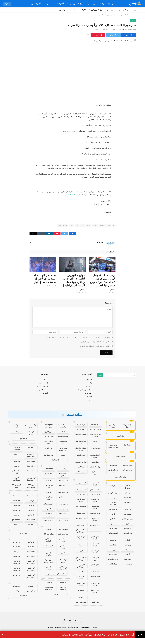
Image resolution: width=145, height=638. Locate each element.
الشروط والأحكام (42, 386)
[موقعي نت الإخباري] (134, 3)
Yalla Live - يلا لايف (16, 472)
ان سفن (127, 493)
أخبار (109, 225)
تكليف (82, 225)
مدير (77, 225)
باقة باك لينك (128, 445)
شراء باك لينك (95, 425)
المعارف (127, 540)
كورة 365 (63, 582)
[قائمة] (135, 9)
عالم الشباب (120, 436)
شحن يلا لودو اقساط (81, 500)
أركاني (128, 554)
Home (134, 15)
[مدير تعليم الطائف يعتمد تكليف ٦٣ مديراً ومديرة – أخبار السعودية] (72, 69)
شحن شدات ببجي (95, 559)
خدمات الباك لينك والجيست (63, 426)
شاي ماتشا (95, 602)
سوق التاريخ (48, 432)
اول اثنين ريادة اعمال (127, 426)
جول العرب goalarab (63, 588)
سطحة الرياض (63, 529)
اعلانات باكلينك (55, 460)
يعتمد (59, 225)
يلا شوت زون (31, 591)
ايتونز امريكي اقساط (81, 545)
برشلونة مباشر (48, 473)
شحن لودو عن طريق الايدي (80, 566)
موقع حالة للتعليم (95, 467)
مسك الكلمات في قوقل (127, 487)
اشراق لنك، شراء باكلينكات (95, 435)
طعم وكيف (127, 550)
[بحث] (10, 10)
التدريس (95, 441)
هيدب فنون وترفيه (95, 473)
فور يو (81, 551)
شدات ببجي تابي (81, 490)
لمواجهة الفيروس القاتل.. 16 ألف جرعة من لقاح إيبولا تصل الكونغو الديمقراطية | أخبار (74, 282)
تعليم (88, 225)
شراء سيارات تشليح (63, 561)
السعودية (102, 225)
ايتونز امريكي (81, 494)
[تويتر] (132, 116)
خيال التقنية (127, 498)
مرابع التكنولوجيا (113, 493)
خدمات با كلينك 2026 (48, 442)
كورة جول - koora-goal (31, 455)
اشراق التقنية (113, 486)
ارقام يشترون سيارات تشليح (63, 568)
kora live (16, 496)
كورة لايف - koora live (30, 562)
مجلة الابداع (113, 528)
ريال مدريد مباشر (63, 480)
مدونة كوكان (113, 509)
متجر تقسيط (81, 513)
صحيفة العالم (81, 472)
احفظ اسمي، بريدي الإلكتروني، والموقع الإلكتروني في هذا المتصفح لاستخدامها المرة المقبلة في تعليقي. (78, 337)
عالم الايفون (127, 509)
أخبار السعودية (35, 3)
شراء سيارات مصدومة (48, 568)
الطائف (95, 225)
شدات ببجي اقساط (95, 484)
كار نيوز (113, 514)
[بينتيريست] (132, 127)
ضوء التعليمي (127, 465)
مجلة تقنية (95, 462)
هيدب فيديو (113, 540)
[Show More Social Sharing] (88, 35)
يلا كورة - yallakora (16, 479)
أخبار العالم (60, 3)
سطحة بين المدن (63, 534)
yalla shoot (49, 469)
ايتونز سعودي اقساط (95, 500)
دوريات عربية (91, 3)
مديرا (71, 225)
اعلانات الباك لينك (74, 194)
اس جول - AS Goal (16, 486)
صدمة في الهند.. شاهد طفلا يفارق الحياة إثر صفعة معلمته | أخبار (44, 278)
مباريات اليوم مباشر (63, 474)
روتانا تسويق (127, 528)
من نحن (45, 379)
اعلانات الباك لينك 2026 (80, 449)
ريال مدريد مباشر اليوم (30, 426)
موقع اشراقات (127, 470)
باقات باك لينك (80, 429)
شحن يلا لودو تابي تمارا (80, 538)
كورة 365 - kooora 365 (31, 486)
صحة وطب (48, 3)
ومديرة (65, 225)
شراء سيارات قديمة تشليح (56, 574)
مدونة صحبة (127, 559)
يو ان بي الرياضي (80, 462)
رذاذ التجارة (113, 545)
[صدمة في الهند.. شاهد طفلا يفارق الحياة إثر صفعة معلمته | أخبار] (43, 264)
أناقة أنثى (113, 519)
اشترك (7, 4)
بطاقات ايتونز (81, 571)
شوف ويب (113, 498)
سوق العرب (63, 432)
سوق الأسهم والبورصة (75, 3)
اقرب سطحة (49, 546)
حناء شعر (81, 590)
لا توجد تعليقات (105, 29)
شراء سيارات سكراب (48, 554)
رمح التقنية (127, 545)
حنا (95, 597)
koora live (16, 461)
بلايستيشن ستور (95, 576)
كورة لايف (31, 501)
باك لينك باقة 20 (63, 436)
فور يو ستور (81, 525)
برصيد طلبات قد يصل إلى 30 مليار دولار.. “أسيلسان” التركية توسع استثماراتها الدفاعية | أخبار (102, 282)
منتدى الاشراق (95, 448)
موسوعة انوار (127, 564)
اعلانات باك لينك (48, 455)
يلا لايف (56, 594)
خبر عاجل (111, 3)
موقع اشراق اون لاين (113, 471)
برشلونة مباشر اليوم (16, 426)
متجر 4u (95, 530)
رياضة (102, 3)
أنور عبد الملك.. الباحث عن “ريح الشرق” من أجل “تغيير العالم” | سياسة (97, 634)
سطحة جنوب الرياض (63, 547)
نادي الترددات (127, 533)
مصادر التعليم (81, 455)
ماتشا (81, 597)
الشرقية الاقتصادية (113, 503)
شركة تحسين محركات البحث (113, 446)
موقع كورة (23, 533)
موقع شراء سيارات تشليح (48, 561)
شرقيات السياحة (113, 559)
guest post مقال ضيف (49, 426)
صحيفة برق (113, 465)
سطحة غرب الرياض (48, 540)
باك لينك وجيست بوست (95, 456)
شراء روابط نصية (95, 429)
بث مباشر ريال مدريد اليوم (48, 588)
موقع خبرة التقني (127, 519)
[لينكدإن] (132, 121)
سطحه (48, 529)
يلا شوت (63, 469)
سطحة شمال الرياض (63, 540)
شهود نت (113, 550)
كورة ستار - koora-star (16, 448)
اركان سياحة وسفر (120, 477)
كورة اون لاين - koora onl (31, 479)
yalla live (23, 439)
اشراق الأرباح (113, 564)
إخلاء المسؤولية (43, 383)
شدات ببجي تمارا (81, 483)
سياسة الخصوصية (42, 390)
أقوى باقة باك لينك (63, 442)
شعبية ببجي (95, 571)
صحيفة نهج (127, 514)
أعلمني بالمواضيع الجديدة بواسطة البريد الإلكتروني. (94, 346)
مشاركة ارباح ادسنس (113, 426)
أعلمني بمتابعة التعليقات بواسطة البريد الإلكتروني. (94, 342)
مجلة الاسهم (127, 502)
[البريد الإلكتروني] (132, 132)
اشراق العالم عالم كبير (80, 442)
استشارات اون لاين (113, 534)
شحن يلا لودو (95, 565)
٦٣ (113, 225)
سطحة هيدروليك (49, 534)
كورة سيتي (48, 582)
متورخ (127, 524)
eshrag (125, 29)
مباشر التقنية (113, 554)
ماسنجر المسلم (120, 456)
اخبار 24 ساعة (80, 467)
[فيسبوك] (132, 110)
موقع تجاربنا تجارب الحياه (63, 449)
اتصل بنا (45, 393)
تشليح (63, 553)
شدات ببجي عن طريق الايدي (81, 531)
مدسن (113, 524)
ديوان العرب (48, 448)
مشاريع (63, 455)
